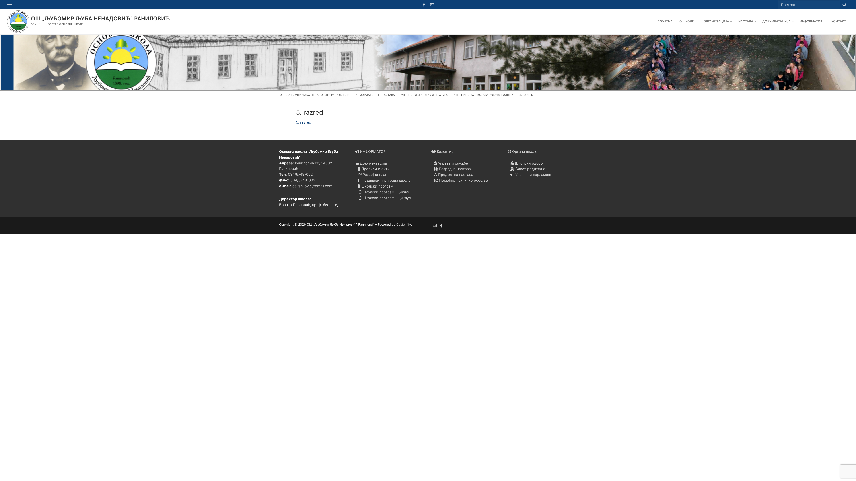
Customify (403, 224)
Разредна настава (454, 169)
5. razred (303, 122)
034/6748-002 (300, 174)
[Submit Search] (844, 4)
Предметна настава (455, 174)
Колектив (444, 151)
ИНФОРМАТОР (372, 151)
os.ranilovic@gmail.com (312, 186)
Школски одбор (528, 163)
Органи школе (524, 151)
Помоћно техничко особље (463, 180)
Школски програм (376, 186)
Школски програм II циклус (386, 198)
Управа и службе (452, 163)
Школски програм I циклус (385, 192)
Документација (373, 163)
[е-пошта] (434, 225)
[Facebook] (423, 4)
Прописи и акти (375, 169)
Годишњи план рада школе (386, 180)
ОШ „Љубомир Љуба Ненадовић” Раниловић (100, 18)
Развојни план (374, 174)
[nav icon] (10, 4)
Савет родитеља (529, 169)
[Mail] (432, 4)
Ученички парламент (533, 174)
